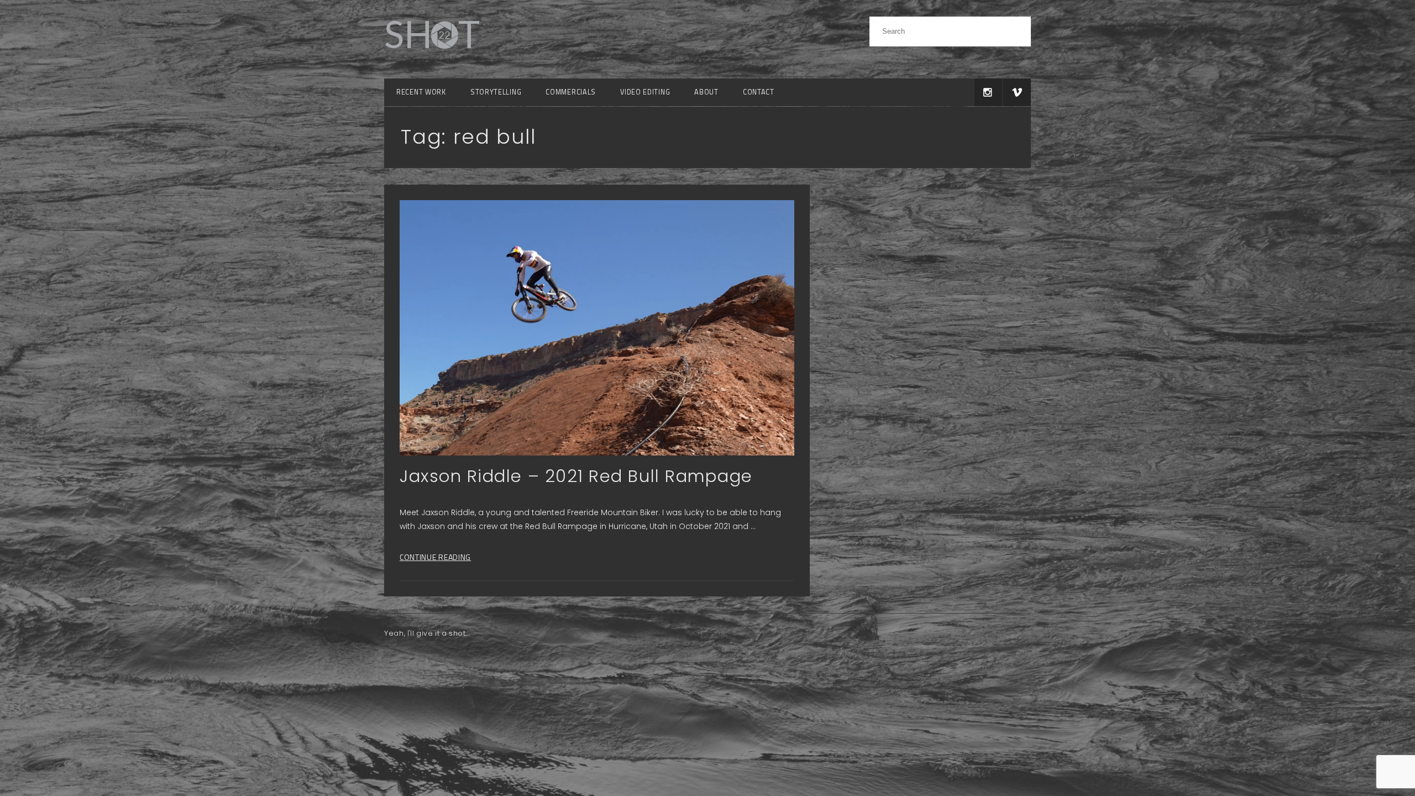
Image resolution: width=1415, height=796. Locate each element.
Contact (758, 92)
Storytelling (495, 92)
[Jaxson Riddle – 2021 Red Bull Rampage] (597, 327)
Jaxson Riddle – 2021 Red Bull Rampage (576, 476)
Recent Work (421, 92)
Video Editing (645, 92)
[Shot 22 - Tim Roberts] (431, 55)
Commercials (571, 92)
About (706, 92)
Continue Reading (435, 557)
